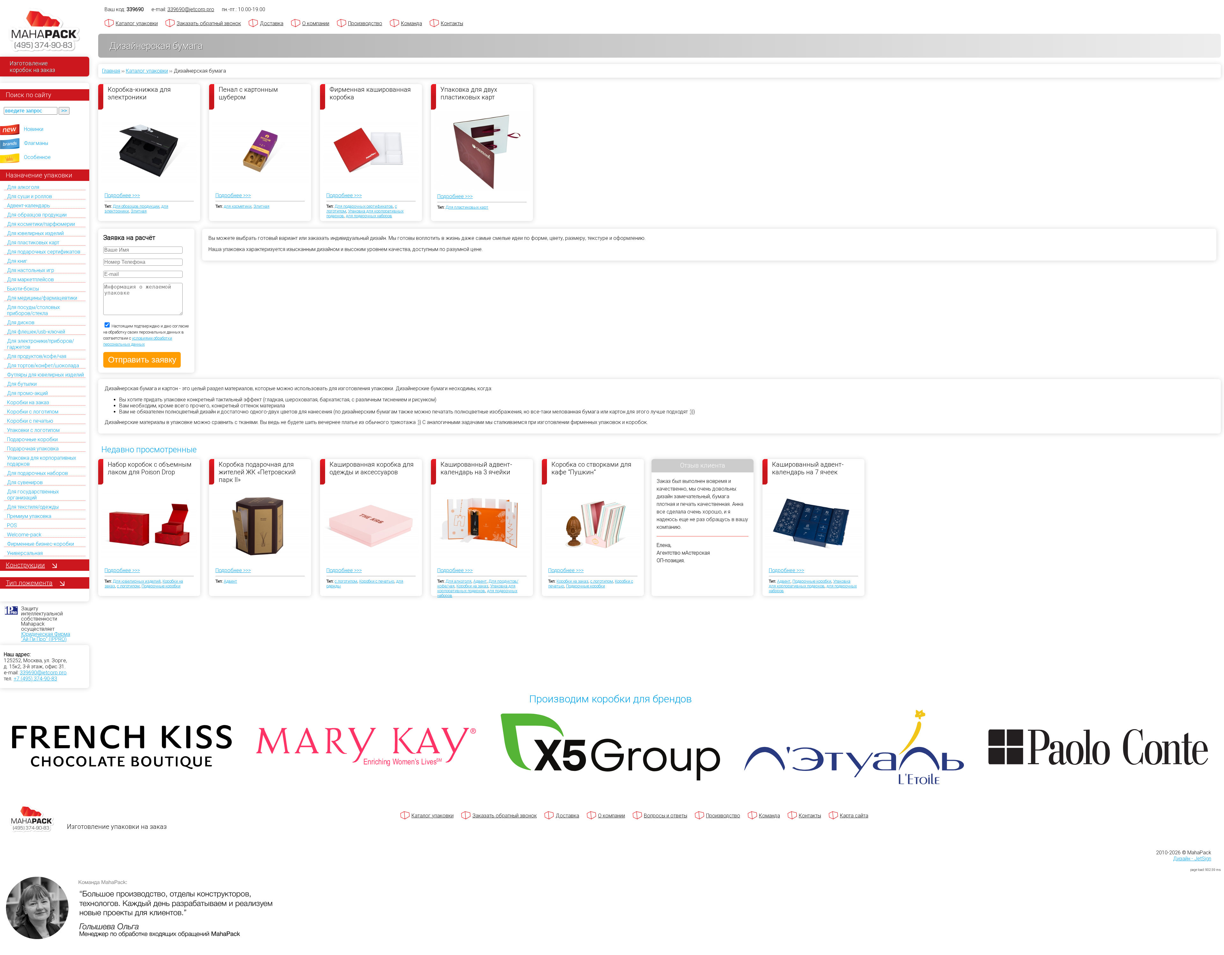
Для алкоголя (23, 187)
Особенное (37, 157)
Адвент (230, 581)
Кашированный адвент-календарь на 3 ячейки (476, 468)
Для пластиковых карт (33, 243)
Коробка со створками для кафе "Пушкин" (591, 468)
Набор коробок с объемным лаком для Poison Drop (150, 468)
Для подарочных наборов (37, 473)
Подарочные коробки (32, 439)
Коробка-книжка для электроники (139, 93)
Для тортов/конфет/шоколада (43, 366)
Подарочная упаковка (33, 449)
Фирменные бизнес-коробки (40, 544)
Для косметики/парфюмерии (41, 224)
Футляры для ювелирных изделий (45, 375)
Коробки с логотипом (32, 412)
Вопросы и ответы (665, 816)
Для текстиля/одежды (33, 507)
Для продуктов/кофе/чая (36, 356)
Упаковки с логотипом (33, 430)
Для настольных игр (30, 270)
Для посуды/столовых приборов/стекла (33, 310)
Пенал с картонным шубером (248, 93)
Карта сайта (854, 816)
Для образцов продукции (37, 215)
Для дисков (20, 323)
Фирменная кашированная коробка (370, 93)
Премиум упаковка (29, 516)
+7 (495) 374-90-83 (35, 679)
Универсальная (25, 553)
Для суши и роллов (29, 196)
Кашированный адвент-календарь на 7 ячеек (808, 468)
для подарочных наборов (369, 215)
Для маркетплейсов (30, 279)
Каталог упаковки (137, 23)
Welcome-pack (24, 535)
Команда (411, 23)
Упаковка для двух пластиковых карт (469, 93)
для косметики (237, 206)
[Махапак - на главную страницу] (44, 31)
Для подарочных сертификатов (43, 252)
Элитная (139, 211)
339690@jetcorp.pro (43, 673)
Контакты (452, 23)
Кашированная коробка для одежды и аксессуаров (372, 468)
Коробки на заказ (28, 402)
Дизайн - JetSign (1192, 859)
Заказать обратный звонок (209, 23)
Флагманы (36, 143)
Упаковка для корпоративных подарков (476, 588)
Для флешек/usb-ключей (36, 332)
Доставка (271, 23)
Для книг (17, 261)
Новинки (33, 129)
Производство (365, 23)
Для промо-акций (27, 393)
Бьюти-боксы (23, 289)
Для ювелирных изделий (35, 233)
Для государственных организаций (33, 495)
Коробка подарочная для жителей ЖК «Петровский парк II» (257, 472)
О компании (315, 23)
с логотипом (128, 586)
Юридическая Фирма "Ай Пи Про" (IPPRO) (45, 636)
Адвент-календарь (28, 206)
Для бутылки (22, 384)
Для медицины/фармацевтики (42, 298)
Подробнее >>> (122, 195)
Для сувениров (25, 482)
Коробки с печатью (30, 421)
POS (12, 525)
